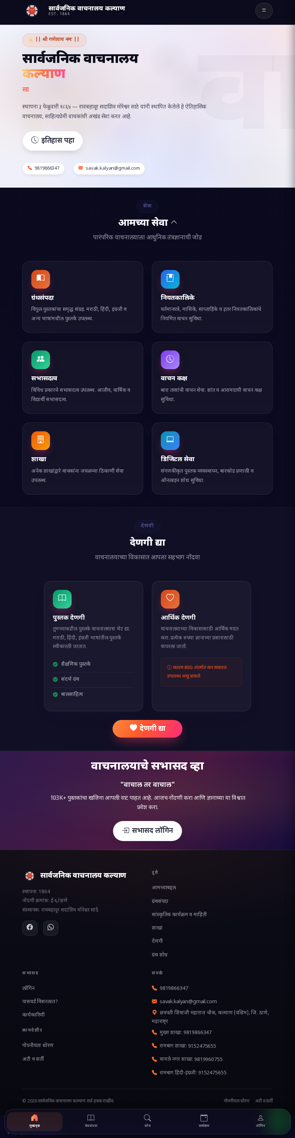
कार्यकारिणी (33, 1015)
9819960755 (208, 1059)
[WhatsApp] (50, 928)
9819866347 (174, 988)
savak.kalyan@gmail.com (188, 1002)
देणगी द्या (152, 729)
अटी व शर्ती (33, 1059)
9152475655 (202, 1046)
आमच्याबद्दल (164, 888)
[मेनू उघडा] (264, 11)
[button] (147, 222)
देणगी (157, 941)
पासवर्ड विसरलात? (40, 1002)
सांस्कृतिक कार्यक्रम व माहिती (179, 915)
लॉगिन (28, 988)
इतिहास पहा (57, 141)
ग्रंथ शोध (160, 955)
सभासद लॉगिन (152, 831)
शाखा (157, 928)
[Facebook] (29, 928)
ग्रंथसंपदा (160, 901)
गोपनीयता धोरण (38, 1045)
